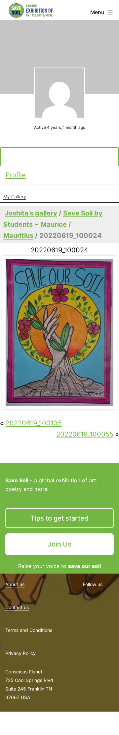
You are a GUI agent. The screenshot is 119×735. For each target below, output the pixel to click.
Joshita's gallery (31, 213)
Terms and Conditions (28, 630)
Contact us (17, 607)
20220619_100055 (84, 434)
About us (14, 584)
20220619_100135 (34, 423)
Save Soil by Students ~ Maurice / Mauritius (52, 224)
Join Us (59, 544)
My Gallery (14, 196)
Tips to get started (59, 518)
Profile (16, 175)
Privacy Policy (20, 653)
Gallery (17, 157)
